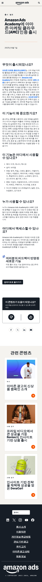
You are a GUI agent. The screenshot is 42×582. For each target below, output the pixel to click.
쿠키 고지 (21, 546)
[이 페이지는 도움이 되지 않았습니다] (11, 317)
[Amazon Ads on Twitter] (14, 520)
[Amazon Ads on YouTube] (26, 520)
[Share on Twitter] (18, 330)
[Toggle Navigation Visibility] (2, 3)
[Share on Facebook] (11, 330)
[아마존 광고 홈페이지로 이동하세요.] (21, 568)
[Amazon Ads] (21, 2)
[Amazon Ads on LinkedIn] (7, 520)
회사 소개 (21, 526)
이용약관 (21, 531)
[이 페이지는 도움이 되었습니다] (31, 317)
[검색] (39, 3)
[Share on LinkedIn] (24, 330)
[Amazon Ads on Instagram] (20, 520)
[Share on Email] (31, 330)
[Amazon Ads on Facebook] (32, 520)
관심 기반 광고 (21, 541)
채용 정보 (21, 556)
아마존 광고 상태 (21, 551)
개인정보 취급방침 (21, 536)
